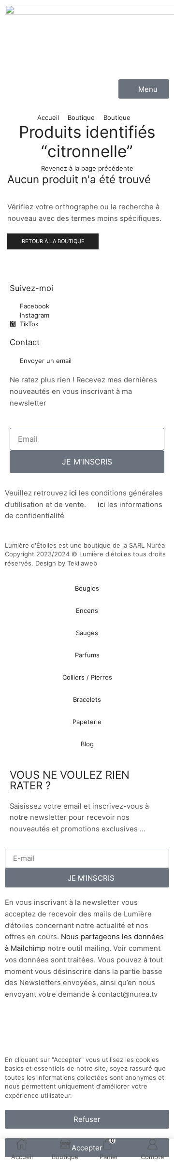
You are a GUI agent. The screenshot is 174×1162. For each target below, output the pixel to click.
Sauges (87, 633)
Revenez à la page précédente (87, 168)
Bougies (87, 588)
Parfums (87, 655)
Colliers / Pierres (87, 677)
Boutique (81, 117)
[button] (143, 89)
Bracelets (87, 699)
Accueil (48, 117)
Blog (87, 744)
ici (73, 493)
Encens (87, 610)
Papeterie (87, 722)
